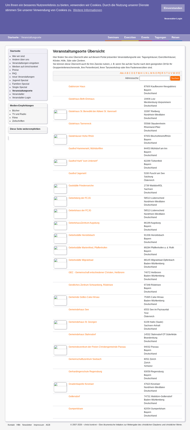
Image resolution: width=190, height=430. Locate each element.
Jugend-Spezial (20, 80)
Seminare (113, 37)
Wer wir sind (18, 56)
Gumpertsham (76, 408)
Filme (15, 117)
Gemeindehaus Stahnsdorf (82, 334)
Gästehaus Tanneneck (80, 123)
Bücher (15, 110)
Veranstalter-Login (173, 18)
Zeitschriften (18, 121)
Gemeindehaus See (79, 309)
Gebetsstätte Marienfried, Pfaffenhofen (88, 247)
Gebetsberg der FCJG (80, 198)
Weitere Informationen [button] (87, 10)
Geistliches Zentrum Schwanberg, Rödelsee (91, 285)
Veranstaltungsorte (22, 90)
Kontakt (11, 425)
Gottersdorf (74, 396)
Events (145, 37)
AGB (48, 425)
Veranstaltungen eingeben (25, 63)
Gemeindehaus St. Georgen (83, 322)
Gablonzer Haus (77, 86)
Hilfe (18, 425)
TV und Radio (19, 114)
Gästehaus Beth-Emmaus (81, 99)
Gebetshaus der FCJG (80, 210)
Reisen (175, 37)
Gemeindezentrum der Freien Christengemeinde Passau (97, 347)
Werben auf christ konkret (25, 66)
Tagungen (160, 37)
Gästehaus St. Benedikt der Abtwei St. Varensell (93, 111)
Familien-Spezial (20, 84)
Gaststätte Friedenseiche (81, 185)
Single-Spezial (19, 87)
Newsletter (27, 425)
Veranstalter (18, 94)
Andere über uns (20, 59)
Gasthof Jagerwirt (77, 173)
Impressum (39, 425)
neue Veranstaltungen (23, 77)
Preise (15, 70)
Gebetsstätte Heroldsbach (82, 235)
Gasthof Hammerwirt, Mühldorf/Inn (86, 148)
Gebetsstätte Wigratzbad (81, 260)
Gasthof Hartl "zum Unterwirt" (83, 161)
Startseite (13, 37)
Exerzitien (130, 37)
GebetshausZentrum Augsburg (84, 223)
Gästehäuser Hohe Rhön (81, 136)
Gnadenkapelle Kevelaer (81, 384)
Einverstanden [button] (173, 7)
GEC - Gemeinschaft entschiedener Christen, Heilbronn (97, 272)
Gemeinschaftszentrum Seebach (85, 359)
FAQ (14, 73)
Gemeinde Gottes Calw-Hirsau (84, 297)
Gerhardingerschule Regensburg (85, 371)
